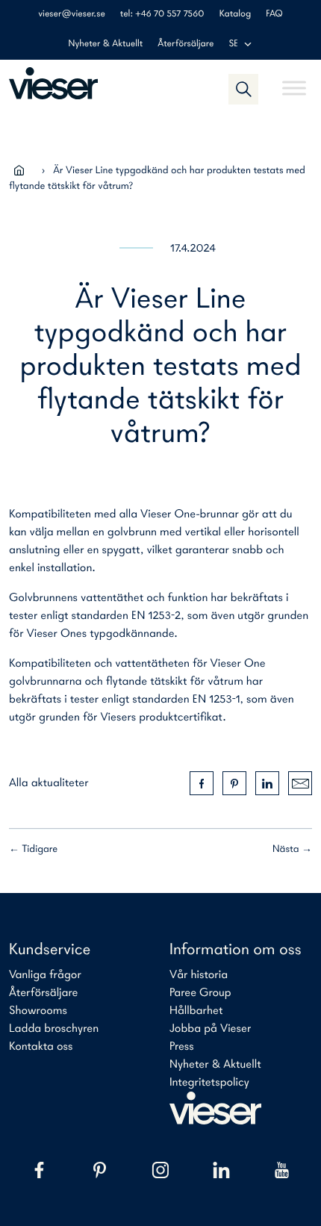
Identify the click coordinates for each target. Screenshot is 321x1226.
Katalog (235, 14)
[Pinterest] (99, 1170)
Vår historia (198, 975)
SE (233, 44)
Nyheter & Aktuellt (106, 44)
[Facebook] (39, 1170)
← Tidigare (33, 849)
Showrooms (38, 1011)
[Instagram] (160, 1170)
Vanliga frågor (45, 975)
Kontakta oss (40, 1047)
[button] (243, 89)
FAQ (274, 14)
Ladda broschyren (54, 1029)
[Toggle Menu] (294, 82)
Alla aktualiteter (49, 783)
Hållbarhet (195, 1011)
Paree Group (200, 993)
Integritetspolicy (209, 1083)
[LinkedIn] (221, 1170)
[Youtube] (282, 1170)
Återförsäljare (186, 44)
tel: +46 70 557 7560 (162, 14)
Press (181, 1047)
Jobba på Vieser (210, 1029)
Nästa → (292, 849)
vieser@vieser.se (71, 14)
